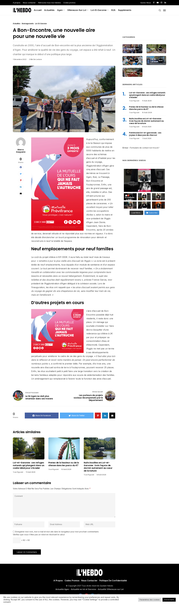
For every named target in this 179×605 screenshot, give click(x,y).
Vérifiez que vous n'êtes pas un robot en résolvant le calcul (39, 534)
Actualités (49, 10)
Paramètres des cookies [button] (150, 600)
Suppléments (124, 10)
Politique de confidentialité (113, 580)
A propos (16, 3)
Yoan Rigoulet (18, 472)
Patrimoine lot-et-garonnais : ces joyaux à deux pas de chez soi (145, 134)
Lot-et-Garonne (99, 10)
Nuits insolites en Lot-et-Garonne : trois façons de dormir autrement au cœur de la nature (98, 466)
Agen (60, 10)
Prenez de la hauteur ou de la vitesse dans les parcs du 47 (63, 464)
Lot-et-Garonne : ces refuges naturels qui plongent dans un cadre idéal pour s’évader (28, 465)
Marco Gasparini (20, 150)
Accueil (38, 10)
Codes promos (69, 3)
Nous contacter (29, 3)
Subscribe (153, 213)
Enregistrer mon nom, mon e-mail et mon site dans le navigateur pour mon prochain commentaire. (57, 532)
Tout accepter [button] (169, 600)
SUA (113, 10)
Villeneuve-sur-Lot (76, 10)
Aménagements (28, 23)
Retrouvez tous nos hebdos (49, 3)
